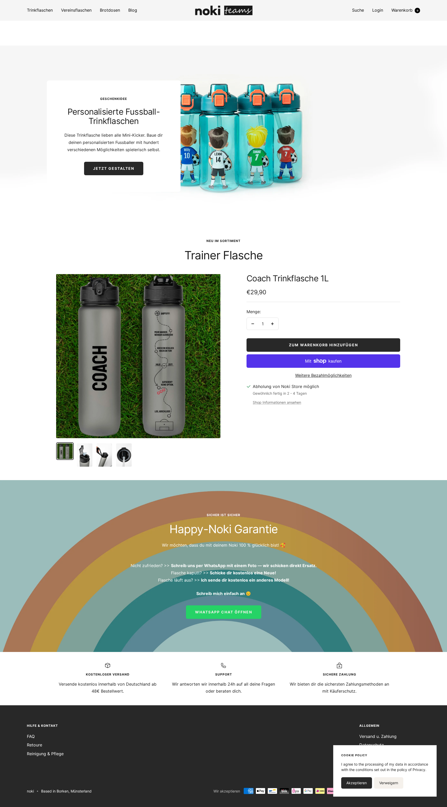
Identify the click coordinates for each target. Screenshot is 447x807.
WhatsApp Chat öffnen (223, 612)
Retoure (34, 744)
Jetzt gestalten (113, 168)
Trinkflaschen (40, 10)
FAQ (31, 736)
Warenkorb (404, 10)
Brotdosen (110, 10)
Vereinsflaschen (76, 10)
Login (377, 10)
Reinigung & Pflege (45, 753)
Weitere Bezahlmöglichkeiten (323, 375)
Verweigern (388, 783)
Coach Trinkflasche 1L (288, 278)
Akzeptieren (356, 783)
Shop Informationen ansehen (277, 402)
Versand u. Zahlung (378, 736)
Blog (132, 10)
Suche (358, 10)
